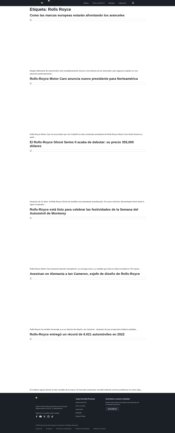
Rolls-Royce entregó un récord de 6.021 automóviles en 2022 (77, 334)
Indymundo (122, 3)
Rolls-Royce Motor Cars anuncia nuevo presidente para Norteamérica (84, 78)
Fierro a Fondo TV (99, 3)
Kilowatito (112, 3)
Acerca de (39, 428)
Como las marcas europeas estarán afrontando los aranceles (77, 15)
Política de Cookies (99, 428)
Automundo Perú (81, 402)
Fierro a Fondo (80, 406)
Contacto (49, 428)
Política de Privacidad (82, 428)
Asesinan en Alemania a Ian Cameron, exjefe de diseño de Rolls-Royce (85, 274)
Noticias (86, 3)
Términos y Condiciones (63, 428)
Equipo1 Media (80, 416)
